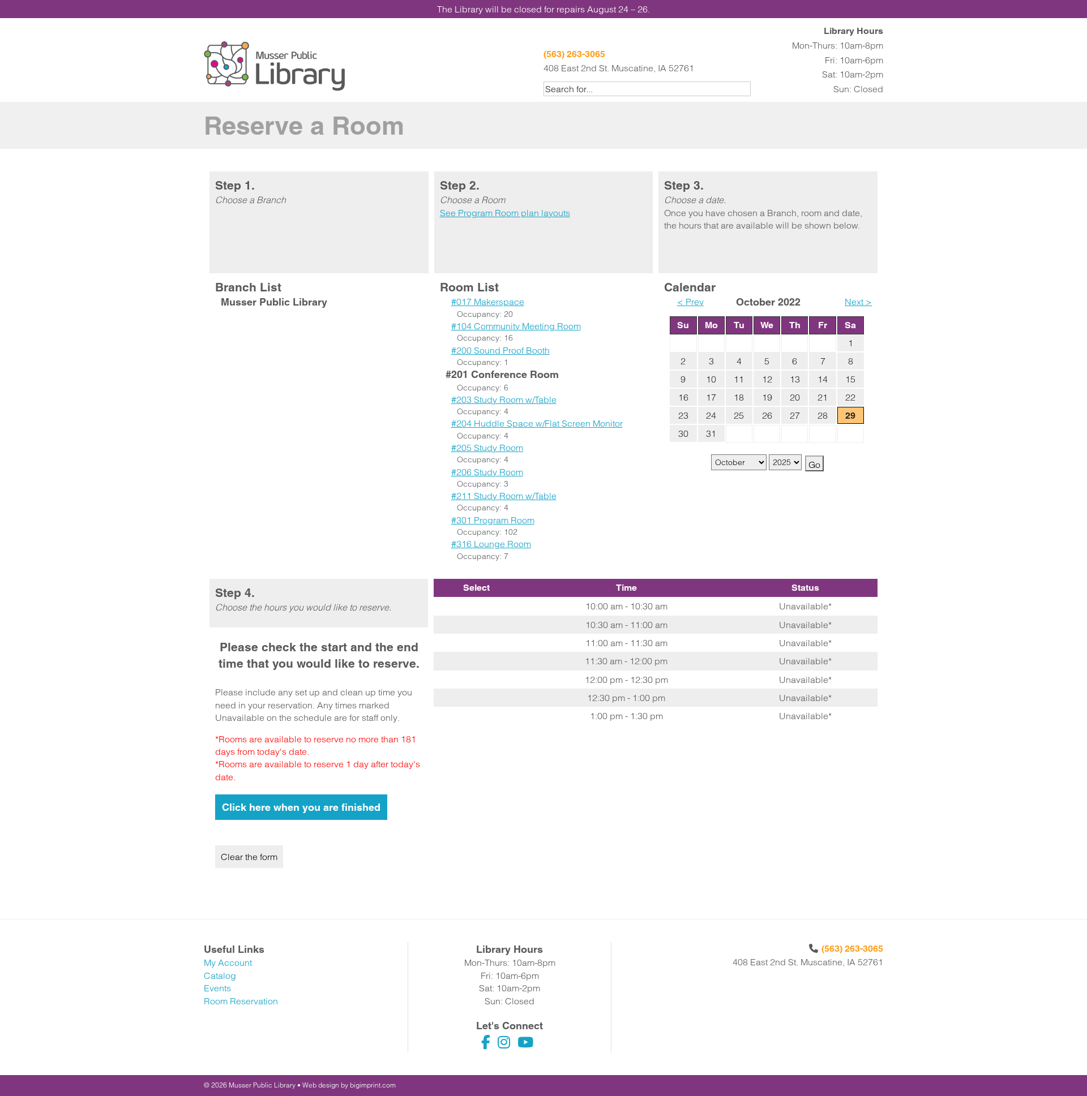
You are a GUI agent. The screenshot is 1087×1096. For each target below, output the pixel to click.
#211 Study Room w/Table (504, 495)
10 (711, 379)
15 (850, 379)
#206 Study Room (487, 472)
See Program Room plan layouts (505, 212)
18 (739, 397)
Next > (858, 301)
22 (850, 397)
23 (683, 415)
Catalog (220, 975)
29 (850, 415)
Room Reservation (241, 1001)
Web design (320, 1085)
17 (711, 397)
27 (795, 415)
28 (823, 415)
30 (683, 433)
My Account (228, 962)
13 (795, 379)
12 (767, 379)
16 (683, 397)
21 (823, 397)
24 (711, 415)
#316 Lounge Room (491, 543)
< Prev (690, 301)
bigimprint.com (373, 1085)
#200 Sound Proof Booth (500, 350)
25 (739, 415)
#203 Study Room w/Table (504, 399)
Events (217, 988)
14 (823, 379)
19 (767, 397)
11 (739, 379)
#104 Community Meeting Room (516, 326)
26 (767, 415)
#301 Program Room (492, 520)
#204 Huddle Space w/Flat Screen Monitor (537, 423)
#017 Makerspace (487, 301)
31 (711, 433)
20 (795, 397)
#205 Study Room (487, 447)
